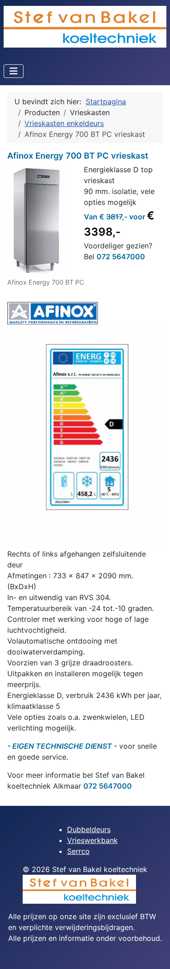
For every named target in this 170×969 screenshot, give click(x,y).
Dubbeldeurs (89, 829)
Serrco (78, 851)
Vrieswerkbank (92, 840)
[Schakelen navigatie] (14, 71)
